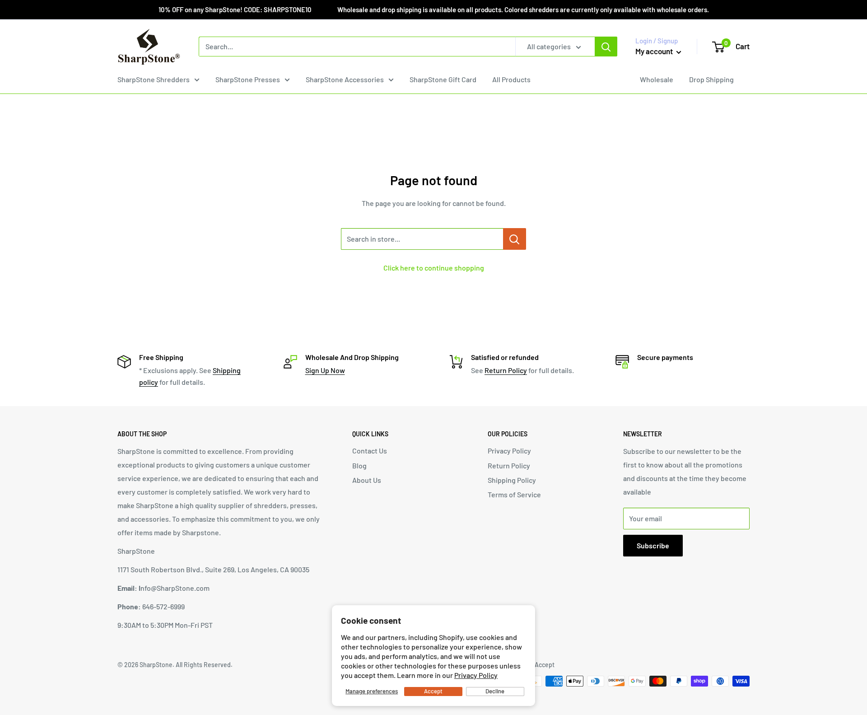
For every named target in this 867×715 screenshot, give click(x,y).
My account (654, 51)
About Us (366, 480)
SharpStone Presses (247, 79)
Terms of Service (514, 494)
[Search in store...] (514, 239)
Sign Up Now (325, 370)
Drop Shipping (711, 79)
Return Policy (506, 370)
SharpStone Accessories (345, 79)
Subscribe (653, 545)
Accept (433, 691)
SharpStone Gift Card (443, 79)
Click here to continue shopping (433, 267)
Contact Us (369, 450)
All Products (511, 79)
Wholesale (656, 79)
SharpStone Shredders (153, 79)
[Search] (606, 46)
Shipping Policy (512, 480)
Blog (359, 465)
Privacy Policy (476, 675)
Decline (494, 691)
